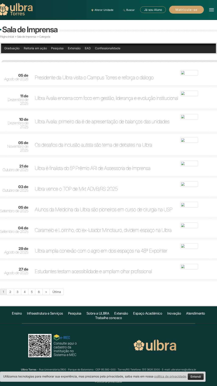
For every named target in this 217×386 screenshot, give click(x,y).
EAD (88, 48)
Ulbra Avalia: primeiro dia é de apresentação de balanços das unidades (102, 121)
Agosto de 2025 (16, 250)
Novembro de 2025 (17, 146)
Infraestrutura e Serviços (45, 313)
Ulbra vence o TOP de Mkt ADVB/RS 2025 (76, 189)
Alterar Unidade (104, 9)
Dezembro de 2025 (18, 99)
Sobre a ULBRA (97, 313)
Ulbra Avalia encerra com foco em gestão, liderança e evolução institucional (106, 98)
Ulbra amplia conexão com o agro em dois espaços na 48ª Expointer (101, 250)
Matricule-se (186, 10)
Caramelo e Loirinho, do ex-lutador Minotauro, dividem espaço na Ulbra (103, 230)
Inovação (174, 313)
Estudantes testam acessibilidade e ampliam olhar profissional (93, 271)
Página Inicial (7, 36)
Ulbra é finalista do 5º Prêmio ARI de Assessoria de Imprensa (92, 168)
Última (56, 292)
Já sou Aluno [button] (153, 9)
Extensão (74, 48)
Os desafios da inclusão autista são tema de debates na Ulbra (93, 145)
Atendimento (195, 313)
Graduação (11, 48)
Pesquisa (57, 48)
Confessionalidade (107, 48)
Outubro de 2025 (15, 168)
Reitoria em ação (35, 48)
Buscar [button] (130, 9)
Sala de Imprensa (29, 29)
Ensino (17, 313)
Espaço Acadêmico (147, 313)
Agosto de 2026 (16, 77)
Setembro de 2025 (14, 209)
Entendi (196, 376)
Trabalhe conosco (108, 318)
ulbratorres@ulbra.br (183, 369)
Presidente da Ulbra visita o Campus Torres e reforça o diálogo (94, 77)
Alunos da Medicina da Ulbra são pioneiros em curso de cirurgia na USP (103, 209)
